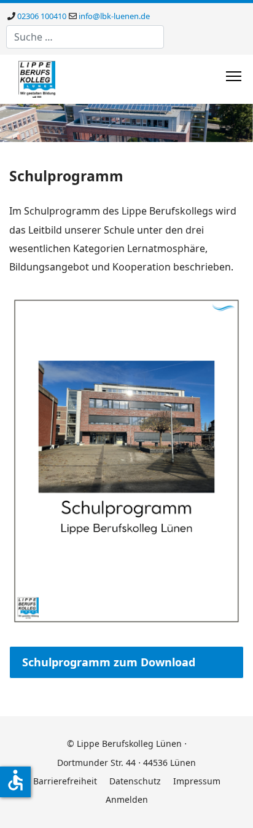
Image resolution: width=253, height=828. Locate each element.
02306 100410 (41, 16)
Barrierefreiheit (65, 781)
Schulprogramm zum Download (108, 662)
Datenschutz (135, 781)
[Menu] (233, 76)
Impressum (196, 781)
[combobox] (85, 37)
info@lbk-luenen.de (114, 16)
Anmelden (127, 799)
